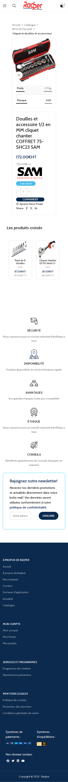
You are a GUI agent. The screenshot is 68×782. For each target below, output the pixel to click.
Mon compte (10, 630)
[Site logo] (34, 5)
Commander (30, 199)
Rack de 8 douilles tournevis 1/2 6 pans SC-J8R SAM (20, 264)
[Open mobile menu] (4, 5)
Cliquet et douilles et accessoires (32, 33)
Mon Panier (9, 637)
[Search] (14, 5)
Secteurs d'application (16, 592)
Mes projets (10, 643)
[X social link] (31, 208)
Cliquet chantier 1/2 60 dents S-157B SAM (47, 263)
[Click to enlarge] (19, 75)
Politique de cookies (14, 700)
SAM (48, 100)
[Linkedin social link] (36, 208)
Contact (7, 586)
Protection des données (17, 706)
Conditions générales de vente (21, 713)
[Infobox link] (34, 453)
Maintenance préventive (17, 675)
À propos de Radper (14, 573)
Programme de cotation (17, 668)
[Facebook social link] (27, 208)
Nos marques (10, 579)
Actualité (8, 599)
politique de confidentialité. (28, 507)
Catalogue (30, 25)
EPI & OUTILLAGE (22, 29)
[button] (26, 246)
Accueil (16, 25)
